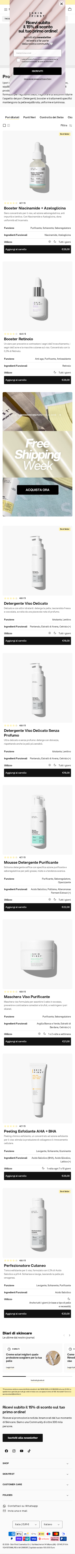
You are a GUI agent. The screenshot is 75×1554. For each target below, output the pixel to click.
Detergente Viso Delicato (26, 603)
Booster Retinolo (18, 339)
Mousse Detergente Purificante (31, 862)
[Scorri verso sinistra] (64, 1335)
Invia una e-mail (17, 1511)
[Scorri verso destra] (69, 1335)
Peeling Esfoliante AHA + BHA (30, 1131)
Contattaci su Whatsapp (23, 1506)
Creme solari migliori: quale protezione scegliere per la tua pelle (24, 1358)
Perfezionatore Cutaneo (25, 1265)
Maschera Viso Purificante (27, 996)
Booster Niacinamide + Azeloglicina (35, 208)
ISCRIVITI (37, 71)
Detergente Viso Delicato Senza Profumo (31, 733)
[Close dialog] (61, 3)
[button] (70, 9)
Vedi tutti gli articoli (37, 1380)
